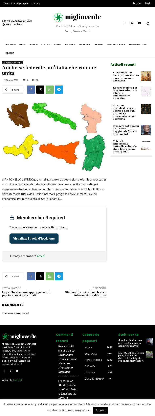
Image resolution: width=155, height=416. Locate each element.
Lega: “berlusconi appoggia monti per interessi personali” (26, 294)
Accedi (41, 256)
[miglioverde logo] (77, 17)
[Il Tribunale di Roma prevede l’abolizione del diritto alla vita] (149, 341)
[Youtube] (139, 23)
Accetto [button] (101, 410)
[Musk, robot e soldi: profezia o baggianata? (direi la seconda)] (146, 130)
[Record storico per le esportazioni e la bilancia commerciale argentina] (146, 91)
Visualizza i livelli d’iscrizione (34, 239)
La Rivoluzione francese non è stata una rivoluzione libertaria (126, 76)
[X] (131, 23)
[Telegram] (59, 90)
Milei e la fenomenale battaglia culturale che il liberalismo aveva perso (125, 146)
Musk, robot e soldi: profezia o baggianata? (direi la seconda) (126, 130)
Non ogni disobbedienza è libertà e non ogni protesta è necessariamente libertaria (124, 112)
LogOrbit (17, 379)
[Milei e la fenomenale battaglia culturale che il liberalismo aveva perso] (146, 145)
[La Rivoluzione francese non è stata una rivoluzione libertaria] (146, 76)
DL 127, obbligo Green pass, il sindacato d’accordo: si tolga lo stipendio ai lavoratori (131, 357)
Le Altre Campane (12, 62)
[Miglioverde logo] (19, 336)
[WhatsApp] (50, 90)
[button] (148, 23)
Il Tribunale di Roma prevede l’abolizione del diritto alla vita (130, 343)
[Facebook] (124, 23)
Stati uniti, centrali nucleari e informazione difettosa (86, 294)
